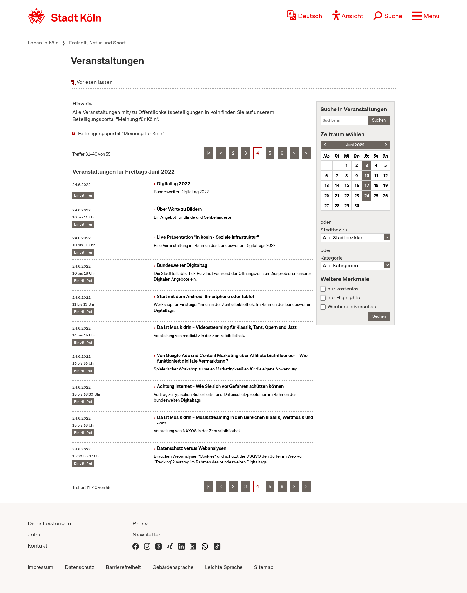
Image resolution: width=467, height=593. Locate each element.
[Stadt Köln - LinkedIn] (181, 545)
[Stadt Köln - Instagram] (147, 545)
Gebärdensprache (172, 567)
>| (306, 153)
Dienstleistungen (49, 523)
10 (366, 175)
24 (366, 195)
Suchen (379, 120)
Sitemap (263, 567)
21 (337, 195)
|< (208, 153)
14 (337, 185)
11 (376, 175)
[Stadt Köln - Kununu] (193, 545)
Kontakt (37, 545)
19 (385, 185)
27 (326, 206)
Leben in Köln (43, 42)
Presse (141, 523)
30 (357, 206)
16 (357, 185)
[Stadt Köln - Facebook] (135, 545)
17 (366, 185)
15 (346, 185)
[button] (425, 16)
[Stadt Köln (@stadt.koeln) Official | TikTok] (217, 545)
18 (376, 185)
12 (385, 175)
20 (326, 195)
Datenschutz (79, 567)
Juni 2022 (355, 145)
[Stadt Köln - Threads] (158, 545)
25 (376, 195)
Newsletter (146, 534)
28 (337, 206)
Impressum (40, 567)
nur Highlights (344, 297)
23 (357, 195)
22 (346, 195)
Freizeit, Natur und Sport (97, 42)
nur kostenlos (343, 288)
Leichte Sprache (224, 567)
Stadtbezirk (334, 226)
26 (385, 195)
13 (326, 185)
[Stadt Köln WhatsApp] (205, 545)
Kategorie (332, 254)
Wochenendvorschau (352, 306)
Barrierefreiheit (123, 567)
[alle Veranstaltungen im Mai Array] (325, 145)
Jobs (34, 534)
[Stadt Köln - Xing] (170, 545)
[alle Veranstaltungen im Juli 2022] (386, 145)
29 (346, 206)
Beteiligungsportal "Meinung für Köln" (121, 133)
